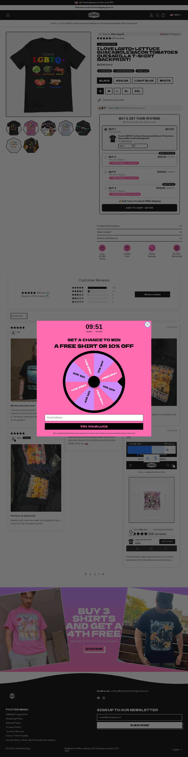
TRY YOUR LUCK (94, 426)
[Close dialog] (147, 324)
